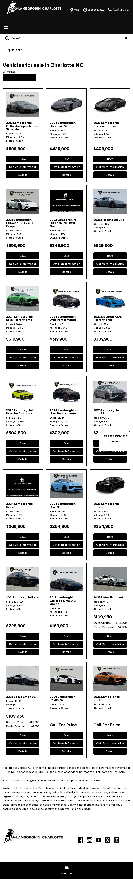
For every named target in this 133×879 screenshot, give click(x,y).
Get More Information (23, 166)
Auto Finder (35, 767)
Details (22, 174)
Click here (115, 441)
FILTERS (17, 50)
